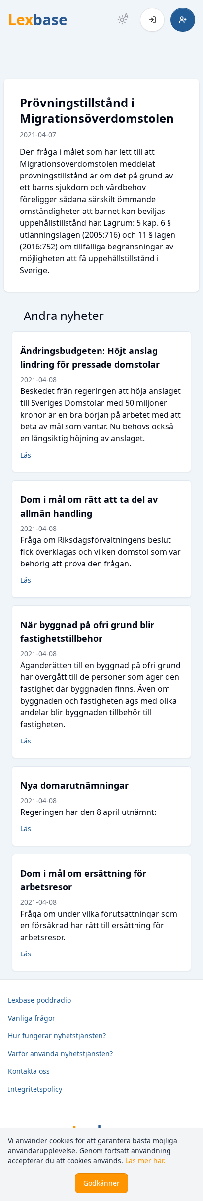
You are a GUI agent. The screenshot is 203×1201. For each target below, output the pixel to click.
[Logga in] (152, 20)
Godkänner (101, 1183)
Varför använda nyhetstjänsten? (60, 1053)
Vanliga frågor (31, 1018)
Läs (25, 454)
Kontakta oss (29, 1071)
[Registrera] (182, 20)
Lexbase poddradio (39, 1000)
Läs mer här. (145, 1160)
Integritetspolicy (35, 1089)
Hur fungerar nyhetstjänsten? (57, 1035)
